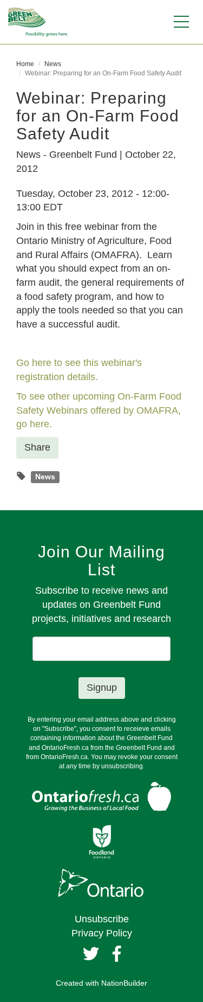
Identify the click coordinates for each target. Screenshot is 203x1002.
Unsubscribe (102, 919)
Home (25, 64)
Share (37, 447)
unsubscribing (122, 766)
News (52, 64)
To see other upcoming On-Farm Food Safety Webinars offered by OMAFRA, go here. (98, 410)
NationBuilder (124, 983)
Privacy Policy (101, 933)
